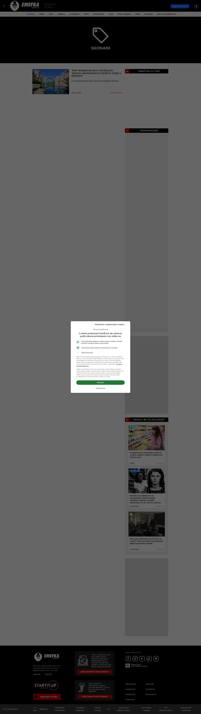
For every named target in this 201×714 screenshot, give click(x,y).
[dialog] (100, 357)
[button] (100, 352)
